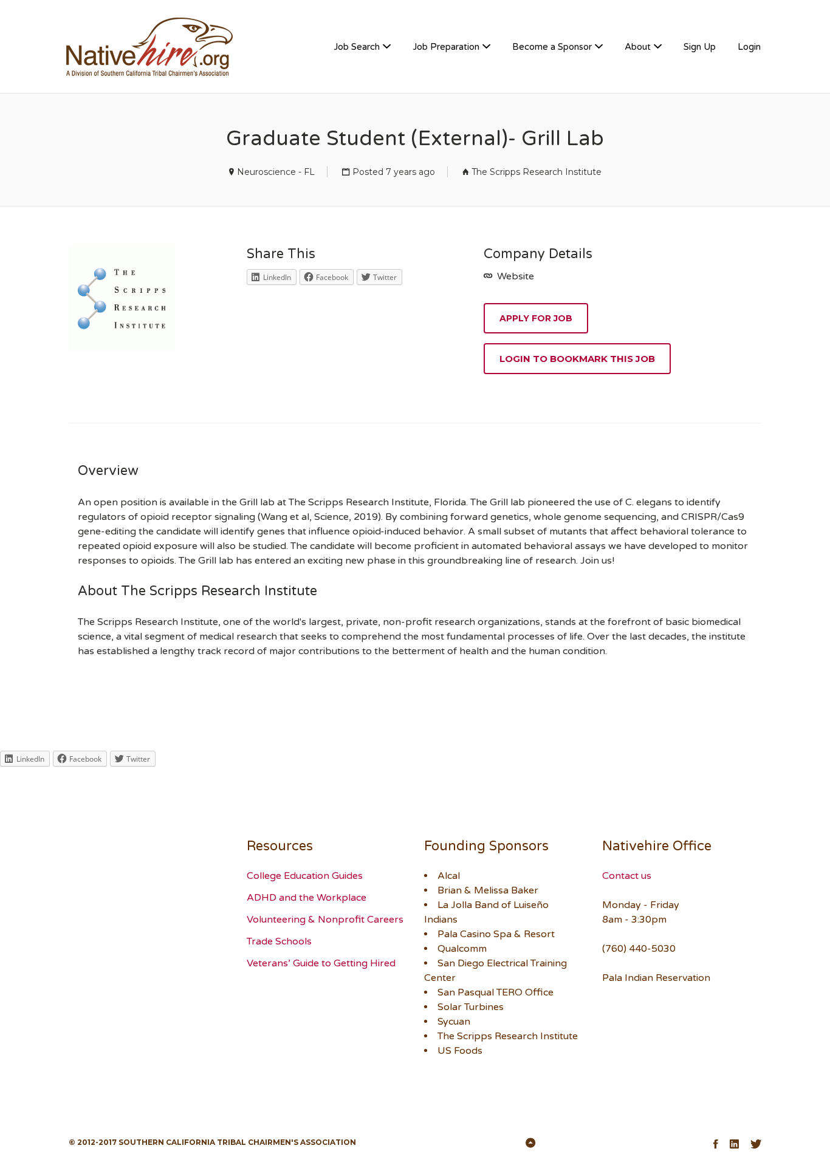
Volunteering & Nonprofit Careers (325, 919)
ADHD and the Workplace (306, 898)
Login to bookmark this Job (577, 358)
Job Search (357, 46)
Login (749, 46)
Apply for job (535, 318)
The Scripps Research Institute (537, 171)
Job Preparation (446, 46)
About (638, 46)
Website (514, 276)
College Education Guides (305, 876)
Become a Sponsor (552, 46)
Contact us (626, 876)
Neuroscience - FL (276, 171)
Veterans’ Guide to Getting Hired (321, 963)
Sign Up (700, 46)
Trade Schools (279, 941)
